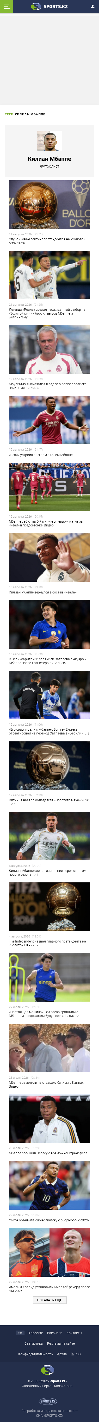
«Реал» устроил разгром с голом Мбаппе (41, 455)
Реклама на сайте (61, 1343)
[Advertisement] (49, 60)
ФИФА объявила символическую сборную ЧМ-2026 (49, 1220)
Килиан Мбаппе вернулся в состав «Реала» (42, 592)
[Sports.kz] (49, 6)
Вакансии (54, 1333)
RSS (78, 1354)
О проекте (35, 1333)
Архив (62, 1354)
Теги (9, 114)
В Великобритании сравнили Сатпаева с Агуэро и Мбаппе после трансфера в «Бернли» (48, 661)
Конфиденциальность (35, 1354)
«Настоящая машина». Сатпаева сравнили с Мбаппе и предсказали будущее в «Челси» (45, 1014)
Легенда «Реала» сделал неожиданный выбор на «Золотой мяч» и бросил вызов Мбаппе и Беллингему (47, 313)
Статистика (34, 1343)
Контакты (74, 1333)
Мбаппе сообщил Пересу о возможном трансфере (48, 1153)
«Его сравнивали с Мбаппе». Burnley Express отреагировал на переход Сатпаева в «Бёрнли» (49, 731)
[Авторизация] (94, 5)
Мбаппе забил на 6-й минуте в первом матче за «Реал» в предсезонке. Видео (46, 523)
